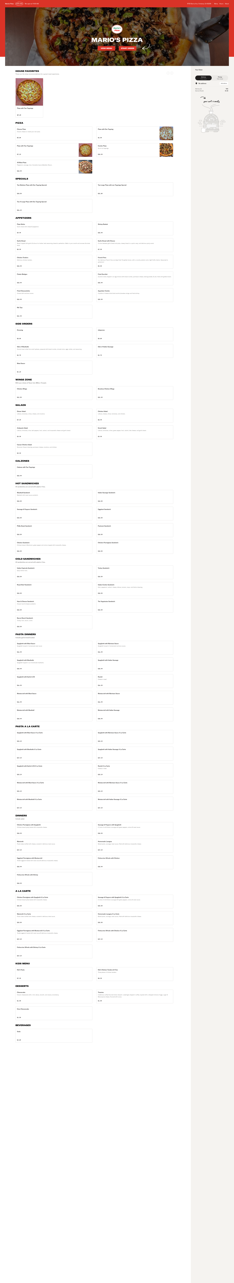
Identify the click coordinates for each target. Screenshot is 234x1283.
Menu (216, 4)
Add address (224, 83)
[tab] (203, 78)
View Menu (106, 48)
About (227, 4)
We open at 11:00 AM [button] (32, 4)
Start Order (127, 48)
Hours (221, 4)
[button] (53, 133)
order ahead (19, 3)
